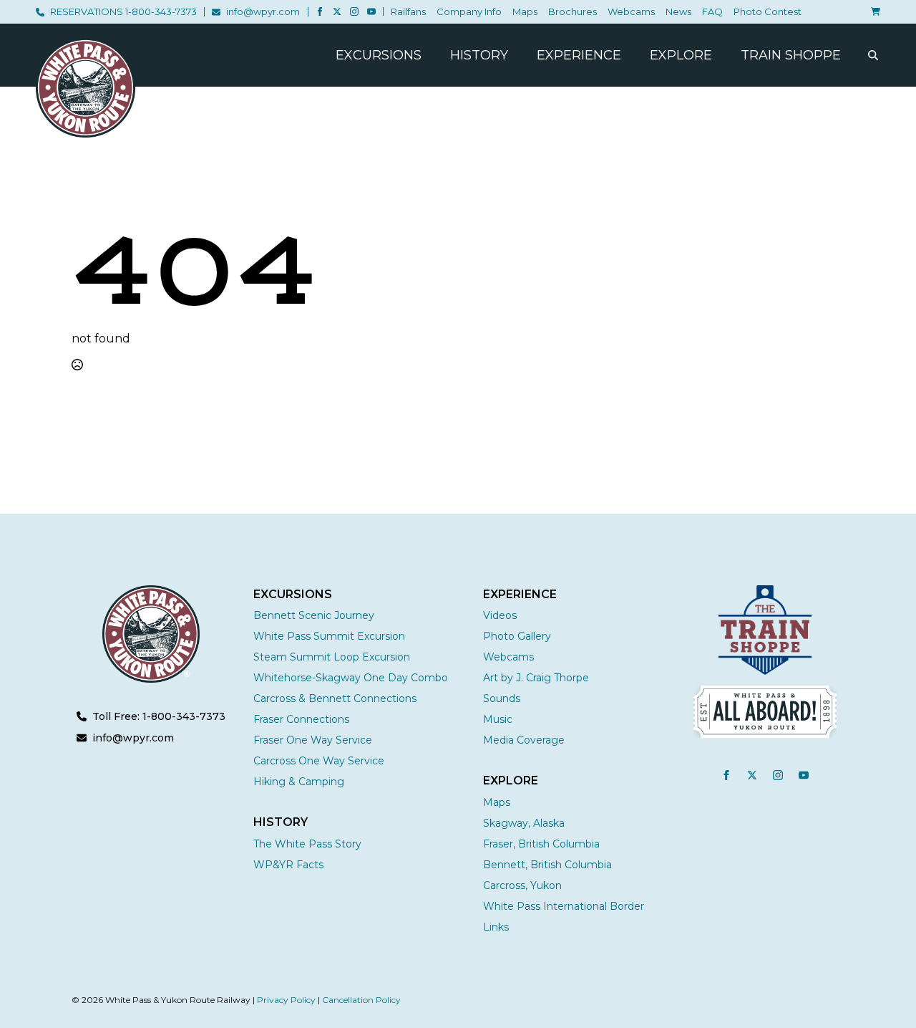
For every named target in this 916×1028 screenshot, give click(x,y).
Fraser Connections (301, 719)
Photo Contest (768, 11)
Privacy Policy (286, 999)
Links (496, 927)
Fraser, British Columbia (541, 843)
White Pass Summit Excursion (329, 636)
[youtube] (371, 11)
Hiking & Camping (298, 781)
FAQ (712, 11)
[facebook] (320, 11)
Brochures (572, 11)
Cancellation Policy (361, 999)
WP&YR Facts (288, 864)
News (678, 11)
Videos (500, 615)
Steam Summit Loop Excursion (331, 656)
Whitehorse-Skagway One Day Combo (350, 677)
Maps (524, 11)
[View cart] (873, 11)
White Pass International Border (563, 906)
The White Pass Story (307, 843)
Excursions (379, 55)
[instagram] (354, 11)
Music (497, 719)
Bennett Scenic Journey (313, 615)
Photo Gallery (517, 636)
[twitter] (337, 11)
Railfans (408, 11)
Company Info (469, 11)
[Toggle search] (873, 55)
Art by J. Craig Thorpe (536, 677)
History (479, 55)
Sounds (501, 698)
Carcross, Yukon (522, 885)
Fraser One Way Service (312, 740)
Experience (579, 55)
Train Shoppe (791, 55)
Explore (681, 55)
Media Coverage (524, 740)
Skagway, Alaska (524, 823)
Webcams (631, 11)
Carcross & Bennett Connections (334, 698)
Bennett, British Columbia (547, 864)
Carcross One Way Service (318, 760)
